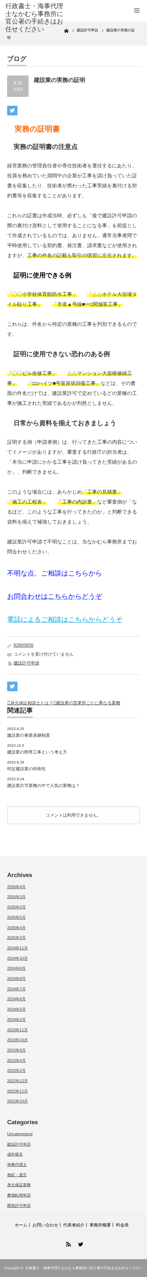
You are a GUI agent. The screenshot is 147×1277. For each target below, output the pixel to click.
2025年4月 (16, 928)
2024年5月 (16, 1009)
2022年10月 (17, 1101)
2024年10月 (17, 958)
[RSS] (67, 1243)
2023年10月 (17, 1040)
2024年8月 (16, 978)
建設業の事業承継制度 (28, 735)
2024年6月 (16, 999)
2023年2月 (16, 1070)
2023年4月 (16, 1060)
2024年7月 (16, 989)
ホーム (21, 1225)
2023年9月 (16, 1050)
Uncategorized (19, 1134)
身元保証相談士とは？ (31, 702)
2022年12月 (17, 1081)
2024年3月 (16, 1019)
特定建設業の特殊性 (26, 768)
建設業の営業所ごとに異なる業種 (88, 702)
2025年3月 (16, 937)
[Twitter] (79, 1243)
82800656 (24, 645)
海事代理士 (17, 1164)
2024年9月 (16, 968)
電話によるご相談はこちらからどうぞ (64, 619)
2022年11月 (17, 1091)
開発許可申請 (19, 1205)
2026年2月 (16, 907)
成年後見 (15, 1154)
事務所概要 (100, 1225)
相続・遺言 (17, 1175)
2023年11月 (17, 1030)
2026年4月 (16, 887)
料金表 (122, 1225)
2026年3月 (16, 897)
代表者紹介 (74, 1225)
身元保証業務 (19, 1185)
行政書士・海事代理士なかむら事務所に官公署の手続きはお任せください (34, 17)
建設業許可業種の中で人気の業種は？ (43, 785)
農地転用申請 (19, 1195)
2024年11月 (17, 948)
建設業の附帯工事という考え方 (37, 752)
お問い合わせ (45, 1225)
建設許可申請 (26, 663)
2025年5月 (16, 917)
